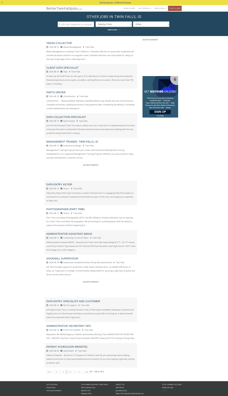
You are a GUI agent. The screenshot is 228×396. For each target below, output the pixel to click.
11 (74, 372)
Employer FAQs (86, 394)
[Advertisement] (91, 173)
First (49, 372)
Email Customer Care (88, 388)
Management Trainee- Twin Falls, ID (72, 141)
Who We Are (120, 388)
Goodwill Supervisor (62, 258)
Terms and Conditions (53, 391)
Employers (160, 8)
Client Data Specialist (62, 67)
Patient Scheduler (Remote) (66, 346)
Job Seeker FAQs (121, 391)
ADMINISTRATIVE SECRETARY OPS (68, 325)
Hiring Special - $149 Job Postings (115, 2)
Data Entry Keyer (59, 184)
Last (86, 372)
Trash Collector (59, 43)
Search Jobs (129, 8)
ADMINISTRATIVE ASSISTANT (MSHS (69, 233)
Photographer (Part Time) (65, 209)
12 (79, 372)
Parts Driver (56, 92)
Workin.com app (167, 388)
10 (70, 372)
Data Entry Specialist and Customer (73, 301)
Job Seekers (144, 8)
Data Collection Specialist (66, 117)
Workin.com (140, 394)
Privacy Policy (50, 388)
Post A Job (175, 8)
